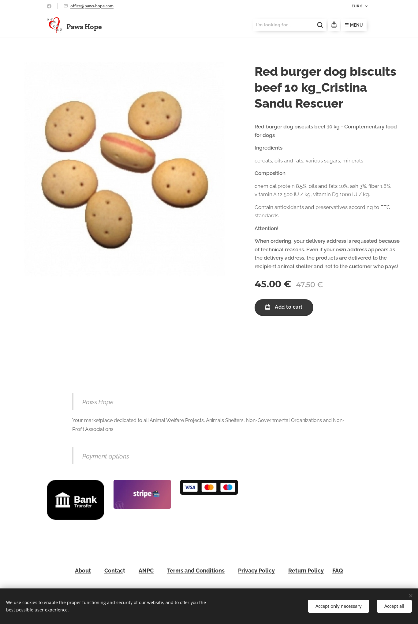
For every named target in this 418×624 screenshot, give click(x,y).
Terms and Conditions (196, 570)
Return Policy (306, 570)
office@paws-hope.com (92, 6)
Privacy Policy (256, 570)
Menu (356, 25)
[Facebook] (49, 6)
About (83, 570)
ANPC (146, 570)
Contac (113, 570)
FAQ (337, 570)
